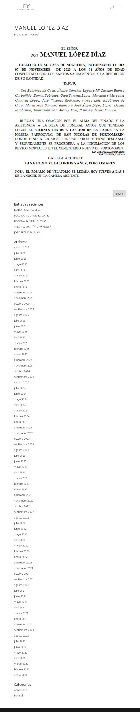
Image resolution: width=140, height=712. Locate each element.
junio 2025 (20, 326)
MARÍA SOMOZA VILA (27, 210)
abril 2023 (20, 472)
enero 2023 (21, 489)
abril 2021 (20, 607)
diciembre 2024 (23, 360)
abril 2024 (20, 405)
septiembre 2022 (24, 512)
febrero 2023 (21, 483)
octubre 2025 (22, 303)
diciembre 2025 (23, 292)
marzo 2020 (21, 663)
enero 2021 (21, 618)
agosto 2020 (21, 635)
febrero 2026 (21, 281)
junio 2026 (20, 258)
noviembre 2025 (23, 298)
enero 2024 (21, 422)
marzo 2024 (21, 410)
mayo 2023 (20, 466)
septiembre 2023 (24, 444)
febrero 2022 (21, 551)
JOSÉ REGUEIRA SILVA (27, 232)
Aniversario (20, 690)
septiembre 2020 (24, 630)
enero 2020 (21, 675)
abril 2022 (20, 540)
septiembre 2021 (24, 579)
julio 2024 (20, 388)
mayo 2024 (20, 399)
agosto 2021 (21, 585)
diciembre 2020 (23, 624)
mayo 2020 (20, 652)
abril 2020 (20, 658)
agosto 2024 (21, 382)
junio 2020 (20, 647)
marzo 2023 (21, 478)
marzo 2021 (21, 613)
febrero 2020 (21, 669)
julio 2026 (20, 253)
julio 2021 (20, 590)
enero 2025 (21, 354)
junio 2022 (20, 528)
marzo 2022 (21, 545)
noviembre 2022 (23, 500)
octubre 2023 (22, 438)
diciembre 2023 (23, 427)
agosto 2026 (21, 247)
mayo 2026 (20, 264)
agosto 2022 (21, 517)
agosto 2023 (21, 450)
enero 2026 (21, 286)
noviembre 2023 (23, 433)
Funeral (34, 34)
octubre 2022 (22, 506)
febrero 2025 (21, 348)
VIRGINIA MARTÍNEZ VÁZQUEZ (32, 227)
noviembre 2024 (23, 365)
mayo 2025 (20, 331)
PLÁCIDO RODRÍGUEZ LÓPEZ (32, 215)
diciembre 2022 (23, 495)
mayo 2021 (20, 601)
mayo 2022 (20, 534)
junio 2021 (20, 596)
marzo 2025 (21, 343)
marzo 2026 (21, 275)
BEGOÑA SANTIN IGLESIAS (30, 221)
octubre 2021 (22, 573)
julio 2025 (20, 320)
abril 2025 (20, 337)
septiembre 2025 (24, 309)
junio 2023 (20, 461)
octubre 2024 (22, 371)
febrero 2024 (21, 416)
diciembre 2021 (23, 562)
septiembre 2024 (24, 377)
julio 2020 (20, 641)
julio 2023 (20, 455)
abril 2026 (20, 269)
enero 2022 (21, 557)
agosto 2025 (21, 315)
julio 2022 (20, 523)
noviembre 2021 (23, 568)
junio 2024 (20, 393)
